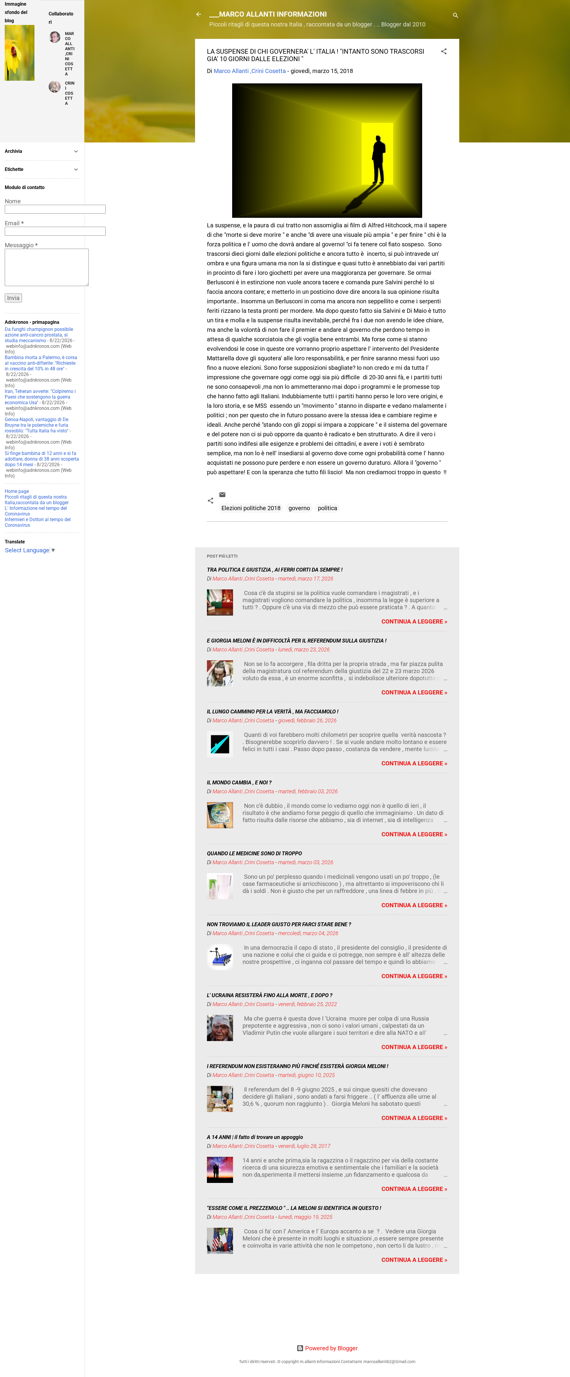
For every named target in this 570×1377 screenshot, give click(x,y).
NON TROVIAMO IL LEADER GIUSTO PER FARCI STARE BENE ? (279, 924)
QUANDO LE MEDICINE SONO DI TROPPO (254, 853)
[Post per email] (222, 496)
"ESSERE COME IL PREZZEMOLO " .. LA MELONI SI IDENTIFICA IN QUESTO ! (294, 1208)
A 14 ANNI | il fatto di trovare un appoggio (255, 1137)
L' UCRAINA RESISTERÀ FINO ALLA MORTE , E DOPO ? (269, 995)
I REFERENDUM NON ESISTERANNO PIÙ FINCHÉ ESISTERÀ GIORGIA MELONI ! (297, 1066)
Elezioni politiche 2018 (251, 508)
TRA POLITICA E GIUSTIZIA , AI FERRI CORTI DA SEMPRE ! (275, 570)
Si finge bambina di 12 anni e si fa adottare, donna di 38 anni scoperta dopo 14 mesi (42, 458)
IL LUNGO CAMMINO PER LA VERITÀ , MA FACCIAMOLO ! (272, 711)
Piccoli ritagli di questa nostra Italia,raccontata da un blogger (37, 499)
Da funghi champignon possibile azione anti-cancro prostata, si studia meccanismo (39, 334)
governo (299, 508)
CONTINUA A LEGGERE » (414, 621)
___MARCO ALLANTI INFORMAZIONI (268, 14)
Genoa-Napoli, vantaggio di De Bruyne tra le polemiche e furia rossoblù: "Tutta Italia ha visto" (36, 425)
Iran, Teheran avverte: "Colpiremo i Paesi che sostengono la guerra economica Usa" (40, 396)
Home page (17, 491)
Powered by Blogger (331, 1348)
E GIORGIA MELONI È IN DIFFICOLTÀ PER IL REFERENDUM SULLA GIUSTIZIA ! (297, 640)
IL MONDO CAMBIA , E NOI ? (239, 782)
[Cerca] (455, 16)
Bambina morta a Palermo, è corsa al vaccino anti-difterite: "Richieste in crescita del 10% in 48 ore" (41, 363)
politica (327, 508)
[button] (443, 52)
